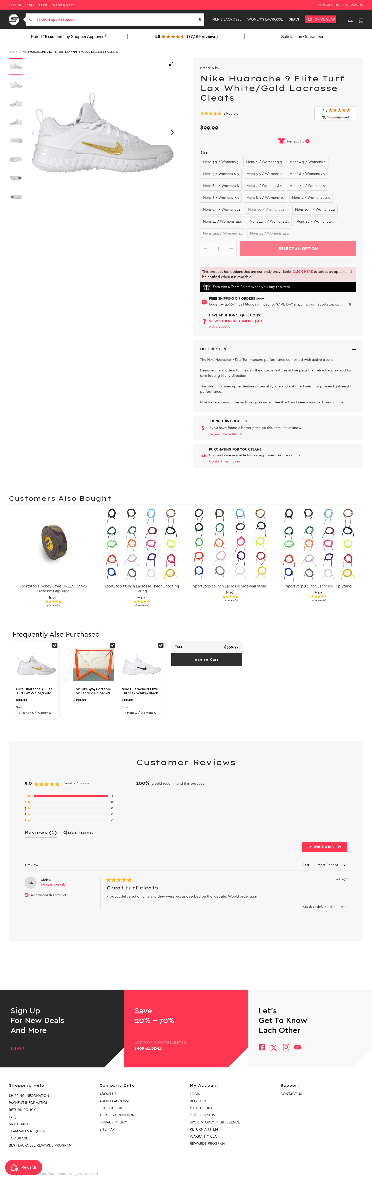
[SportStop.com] (14, 19)
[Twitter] (273, 1047)
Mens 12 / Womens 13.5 (316, 221)
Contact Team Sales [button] (225, 461)
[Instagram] (286, 1047)
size (19, 707)
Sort (306, 865)
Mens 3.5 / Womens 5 (221, 162)
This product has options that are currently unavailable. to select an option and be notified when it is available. (277, 274)
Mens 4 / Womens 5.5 (264, 162)
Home (13, 51)
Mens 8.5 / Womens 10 (265, 197)
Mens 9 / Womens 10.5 (311, 197)
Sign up (18, 1048)
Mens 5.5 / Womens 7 (264, 174)
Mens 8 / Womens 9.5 (221, 197)
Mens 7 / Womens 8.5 (264, 186)
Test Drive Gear (320, 19)
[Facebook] (262, 1047)
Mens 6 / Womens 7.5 (307, 174)
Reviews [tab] (41, 833)
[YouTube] (297, 1047)
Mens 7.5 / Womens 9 (307, 186)
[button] (200, 19)
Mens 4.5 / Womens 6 (308, 162)
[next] (358, 558)
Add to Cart (207, 659)
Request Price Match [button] (225, 434)
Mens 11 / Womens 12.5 (222, 221)
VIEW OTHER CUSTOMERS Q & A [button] (235, 321)
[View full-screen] (171, 64)
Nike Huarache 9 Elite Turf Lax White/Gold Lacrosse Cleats (70, 51)
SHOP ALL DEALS (148, 1048)
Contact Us (328, 5)
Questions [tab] (78, 833)
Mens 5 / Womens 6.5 (221, 174)
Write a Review (330, 848)
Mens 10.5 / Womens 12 (315, 209)
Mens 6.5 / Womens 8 (221, 186)
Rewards (354, 5)
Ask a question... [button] (222, 326)
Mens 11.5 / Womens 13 (269, 221)
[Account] (350, 19)
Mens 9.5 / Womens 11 (221, 209)
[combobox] (119, 19)
